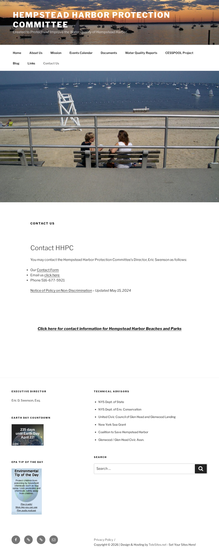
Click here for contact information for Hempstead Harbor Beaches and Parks (110, 328)
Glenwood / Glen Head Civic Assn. (121, 440)
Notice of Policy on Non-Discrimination (61, 290)
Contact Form (48, 270)
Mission (55, 53)
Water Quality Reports (141, 53)
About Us (35, 53)
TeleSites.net (157, 544)
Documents (109, 53)
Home (17, 53)
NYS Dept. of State (111, 402)
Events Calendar (81, 53)
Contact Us (51, 63)
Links (31, 63)
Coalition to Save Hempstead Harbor (123, 432)
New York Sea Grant (112, 424)
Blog (16, 63)
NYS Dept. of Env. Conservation (119, 409)
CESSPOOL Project (179, 53)
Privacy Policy (103, 539)
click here (52, 275)
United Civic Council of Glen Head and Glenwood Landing (137, 417)
